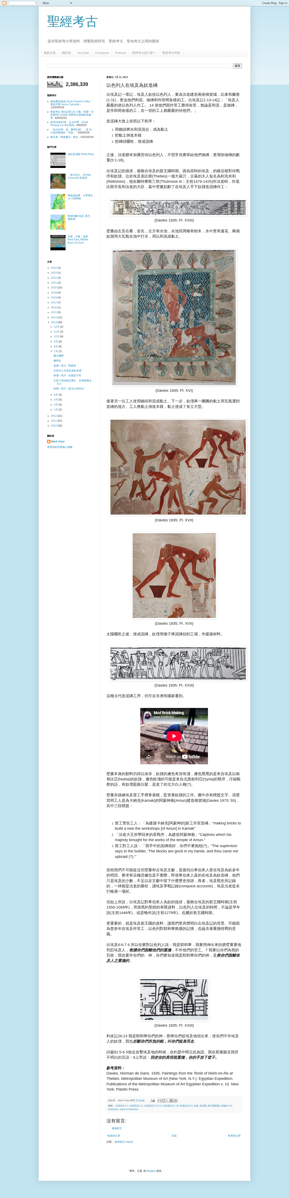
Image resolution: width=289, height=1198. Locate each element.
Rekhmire (113, 1109)
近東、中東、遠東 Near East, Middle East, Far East (78, 239)
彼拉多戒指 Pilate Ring (81, 154)
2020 (54, 287)
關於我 (66, 52)
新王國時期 (214, 1105)
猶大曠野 (59, 355)
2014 (54, 317)
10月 (57, 336)
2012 (54, 415)
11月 (57, 331)
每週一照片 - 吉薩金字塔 (67, 375)
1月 (56, 409)
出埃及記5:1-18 (171, 1105)
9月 (56, 341)
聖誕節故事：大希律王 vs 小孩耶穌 (80, 197)
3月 (56, 399)
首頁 (174, 1135)
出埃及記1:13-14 (152, 1105)
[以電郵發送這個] (159, 1100)
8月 (56, 346)
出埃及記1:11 (136, 1105)
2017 (54, 302)
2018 (54, 297)
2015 (54, 312)
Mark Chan (58, 441)
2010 (54, 425)
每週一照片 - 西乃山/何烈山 (69, 388)
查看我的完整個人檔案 (60, 447)
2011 (54, 420)
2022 (54, 277)
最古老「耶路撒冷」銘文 (64, 137)
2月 (56, 404)
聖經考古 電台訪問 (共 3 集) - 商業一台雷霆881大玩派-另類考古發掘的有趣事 (72, 114)
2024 (54, 267)
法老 (196, 1105)
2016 (54, 307)
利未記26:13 (186, 1105)
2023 (54, 272)
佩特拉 (57, 360)
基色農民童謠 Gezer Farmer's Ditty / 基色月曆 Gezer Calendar (70, 103)
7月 (56, 351)
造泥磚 (203, 1105)
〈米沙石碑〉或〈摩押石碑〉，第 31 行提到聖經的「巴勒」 (71, 131)
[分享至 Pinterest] (175, 1100)
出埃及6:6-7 (122, 1105)
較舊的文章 (234, 1135)
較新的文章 (113, 1135)
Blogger (151, 1170)
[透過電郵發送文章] (152, 1100)
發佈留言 (117, 1128)
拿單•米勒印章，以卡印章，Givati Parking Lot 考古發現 (69, 124)
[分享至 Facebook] (171, 1100)
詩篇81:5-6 (226, 1105)
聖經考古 (72, 21)
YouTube (83, 52)
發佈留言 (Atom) (124, 1141)
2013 (54, 322)
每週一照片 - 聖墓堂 (65, 365)
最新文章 (50, 52)
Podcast (120, 52)
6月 (56, 394)
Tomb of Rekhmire (128, 1109)
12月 (57, 326)
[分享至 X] (167, 1100)
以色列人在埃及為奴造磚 (67, 370)
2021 (54, 282)
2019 (54, 292)
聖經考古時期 (171, 52)
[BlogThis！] (163, 1100)
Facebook (102, 52)
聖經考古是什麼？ (144, 52)
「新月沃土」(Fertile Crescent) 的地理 (79, 176)
